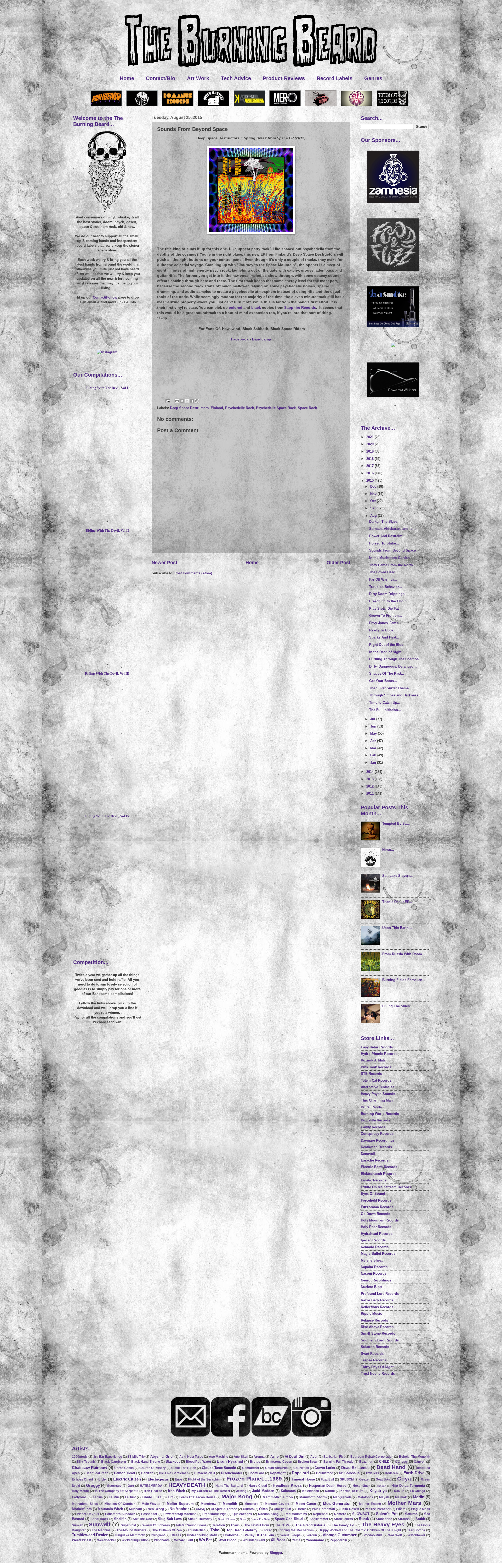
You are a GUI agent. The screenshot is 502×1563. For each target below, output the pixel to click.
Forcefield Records (376, 1200)
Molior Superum (180, 1504)
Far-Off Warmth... (383, 579)
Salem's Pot (387, 1513)
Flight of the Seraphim (204, 1479)
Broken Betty (308, 1461)
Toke (214, 1530)
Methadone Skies (85, 1503)
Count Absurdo (276, 1468)
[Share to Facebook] (192, 401)
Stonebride (384, 1519)
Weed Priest (81, 1540)
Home (127, 78)
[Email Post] (167, 401)
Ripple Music (371, 1314)
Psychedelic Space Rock (276, 408)
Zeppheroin (338, 1540)
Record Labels (334, 78)
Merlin (418, 1497)
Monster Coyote (277, 1503)
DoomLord (256, 1473)
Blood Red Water (198, 1461)
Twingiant (158, 1535)
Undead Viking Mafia (202, 1535)
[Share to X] (187, 401)
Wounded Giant (254, 1540)
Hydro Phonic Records (379, 1054)
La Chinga (417, 1491)
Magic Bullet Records (378, 1254)
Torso (268, 1530)
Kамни (399, 1491)
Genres (373, 78)
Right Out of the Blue (386, 645)
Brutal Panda (371, 1107)
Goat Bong (383, 1479)
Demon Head (124, 1473)
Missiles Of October (120, 1503)
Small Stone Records (378, 1333)
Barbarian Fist (334, 1456)
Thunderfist (196, 1530)
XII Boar (278, 1540)
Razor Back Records (377, 1300)
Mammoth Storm (313, 1497)
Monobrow (208, 1503)
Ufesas (175, 1535)
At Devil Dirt (294, 1457)
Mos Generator (337, 1503)
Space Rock (307, 408)
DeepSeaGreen (96, 1473)
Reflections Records (377, 1307)
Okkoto (248, 1509)
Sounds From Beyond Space (392, 550)
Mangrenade (342, 1497)
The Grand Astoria (310, 1525)
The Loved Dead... (383, 572)
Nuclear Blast (371, 1287)
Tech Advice (236, 78)
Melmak (401, 1497)
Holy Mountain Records (380, 1220)
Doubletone (324, 1473)
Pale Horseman (323, 1509)
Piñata (401, 1509)
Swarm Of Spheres (156, 1525)
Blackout (173, 1461)
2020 (370, 444)
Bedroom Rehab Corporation (371, 1456)
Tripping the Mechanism (296, 1530)
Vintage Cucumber (340, 1535)
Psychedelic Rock (239, 408)
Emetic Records (373, 1180)
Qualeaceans (242, 1514)
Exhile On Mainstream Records (386, 1187)
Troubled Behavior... (385, 587)
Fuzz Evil (327, 1479)
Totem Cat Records (376, 1080)
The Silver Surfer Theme (389, 688)
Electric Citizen (127, 1479)
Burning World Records (380, 1114)
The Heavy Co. (343, 1525)
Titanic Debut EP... (397, 902)
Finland (217, 408)
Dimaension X (204, 1473)
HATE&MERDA (151, 1485)
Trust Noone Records (378, 1373)
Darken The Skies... (385, 522)
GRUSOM (347, 1479)
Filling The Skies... (397, 1006)
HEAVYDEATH (186, 1485)
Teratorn (218, 1525)
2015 (370, 480)
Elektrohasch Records (378, 1174)
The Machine (101, 1530)
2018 (370, 459)
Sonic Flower (226, 1519)
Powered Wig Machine (180, 1514)
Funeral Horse (303, 1479)
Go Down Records (375, 1214)
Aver (314, 1456)
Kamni (330, 1491)
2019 (370, 451)
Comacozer (250, 1468)
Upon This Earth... (397, 928)
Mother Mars (404, 1503)
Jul (373, 719)
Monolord (251, 1503)
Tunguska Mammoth (130, 1535)
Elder (102, 1479)
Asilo (274, 1457)
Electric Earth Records (379, 1167)
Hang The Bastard (229, 1485)
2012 (370, 786)
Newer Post (164, 562)
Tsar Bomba (416, 1530)
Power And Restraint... (387, 536)
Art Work (198, 78)
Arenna (259, 1456)
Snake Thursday (200, 1519)
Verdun (311, 1535)
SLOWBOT (360, 1514)
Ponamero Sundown (120, 1514)
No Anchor (179, 1508)
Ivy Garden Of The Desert (210, 1491)
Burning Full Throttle (338, 1461)
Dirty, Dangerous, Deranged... (393, 666)
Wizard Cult (183, 1540)
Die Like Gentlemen (173, 1473)
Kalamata (288, 1491)
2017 (370, 466)
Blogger (276, 1553)
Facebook (240, 339)
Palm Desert (349, 1509)
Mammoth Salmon (278, 1497)
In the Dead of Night (385, 652)
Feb (373, 755)
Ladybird (79, 1497)
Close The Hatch (183, 1468)
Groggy (93, 1485)
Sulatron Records (375, 1347)
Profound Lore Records (380, 1294)
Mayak (384, 1497)
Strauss (404, 1519)
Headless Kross (287, 1485)
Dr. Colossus (349, 1473)
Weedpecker (106, 1540)
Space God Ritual (289, 1519)
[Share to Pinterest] (196, 401)
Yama (296, 1540)
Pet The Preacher (378, 1509)
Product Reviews (284, 78)
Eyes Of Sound (373, 1194)
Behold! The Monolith (414, 1456)
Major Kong (236, 1496)
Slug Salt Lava (170, 1519)
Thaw (234, 1525)
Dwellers (372, 1473)
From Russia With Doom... (403, 954)
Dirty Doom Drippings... (388, 594)
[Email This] (177, 401)
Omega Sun (282, 1509)
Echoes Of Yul (82, 1479)
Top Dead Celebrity (242, 1530)
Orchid (301, 1509)
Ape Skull (241, 1456)
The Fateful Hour (256, 1525)
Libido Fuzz (151, 1497)
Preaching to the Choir (387, 601)
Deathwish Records (376, 1147)
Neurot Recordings (376, 1280)
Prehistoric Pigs (214, 1514)
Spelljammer (319, 1519)
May (374, 733)
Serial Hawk (99, 1519)
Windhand (161, 1540)
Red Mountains (295, 1514)
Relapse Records (374, 1320)
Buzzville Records (375, 1120)
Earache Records (374, 1160)
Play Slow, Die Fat (384, 608)
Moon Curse (306, 1504)
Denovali (368, 1154)
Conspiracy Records (377, 1134)
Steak (364, 1518)
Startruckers (343, 1519)
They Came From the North (391, 565)
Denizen (147, 1473)
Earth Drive (413, 1473)
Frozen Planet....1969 (254, 1479)
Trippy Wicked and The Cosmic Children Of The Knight (360, 1530)
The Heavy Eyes (383, 1524)
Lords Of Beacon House (197, 1497)
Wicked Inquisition (135, 1540)
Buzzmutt (366, 1461)
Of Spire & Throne (224, 1509)
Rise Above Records (377, 1327)
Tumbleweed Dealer (90, 1535)
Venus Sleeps (290, 1535)
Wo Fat (205, 1540)
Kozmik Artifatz (373, 1060)
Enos (178, 1479)
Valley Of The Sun (259, 1535)
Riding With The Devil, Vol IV (107, 816)
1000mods (80, 1456)
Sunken (77, 1525)
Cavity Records (373, 1127)
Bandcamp (261, 339)
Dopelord (300, 1473)
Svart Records (372, 1354)
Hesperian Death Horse (327, 1486)
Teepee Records (373, 1360)
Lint (170, 1497)
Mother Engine (370, 1503)
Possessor (149, 1514)
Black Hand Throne (145, 1461)
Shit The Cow (142, 1519)
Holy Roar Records (376, 1227)
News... (388, 850)
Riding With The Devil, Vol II (107, 530)
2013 (370, 779)
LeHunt (130, 1497)
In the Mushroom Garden (389, 558)
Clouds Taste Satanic (219, 1468)
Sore (243, 1519)
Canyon (419, 1461)
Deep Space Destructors (189, 408)
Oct (373, 501)
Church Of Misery (152, 1468)
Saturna (411, 1514)
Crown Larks (325, 1468)
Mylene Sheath (373, 1260)
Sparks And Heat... (384, 637)
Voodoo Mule (373, 1535)
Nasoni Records (373, 1273)
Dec (373, 486)
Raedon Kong (268, 1514)
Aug (374, 516)
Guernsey (114, 1485)
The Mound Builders (132, 1530)
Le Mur (114, 1497)
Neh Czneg (156, 1509)
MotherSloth (82, 1509)
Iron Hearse (153, 1491)
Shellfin (120, 1519)
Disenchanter (231, 1473)
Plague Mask (420, 1509)
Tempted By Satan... (398, 823)
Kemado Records (375, 1247)
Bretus (255, 1461)
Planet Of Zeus (88, 1514)
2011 (370, 793)
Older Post (338, 562)
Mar (373, 748)
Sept (374, 508)
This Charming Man (377, 1100)
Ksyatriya (378, 1490)
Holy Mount (80, 1491)
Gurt (131, 1485)
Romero (340, 1514)
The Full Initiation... (385, 710)
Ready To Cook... (383, 630)
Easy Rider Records (377, 1047)
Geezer (364, 1479)
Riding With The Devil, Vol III (107, 673)
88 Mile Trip (136, 1456)
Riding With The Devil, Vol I (107, 388)
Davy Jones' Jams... (385, 623)
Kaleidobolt (310, 1491)
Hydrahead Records (376, 1234)
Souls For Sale (260, 1519)
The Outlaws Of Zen (167, 1530)
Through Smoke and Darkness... (395, 695)
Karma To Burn (351, 1491)
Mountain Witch (110, 1509)
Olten (263, 1509)
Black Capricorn (113, 1461)
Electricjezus (158, 1479)
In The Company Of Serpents (117, 1491)
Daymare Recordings (378, 1140)
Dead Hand (391, 1467)
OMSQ (200, 1509)
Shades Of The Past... (386, 673)
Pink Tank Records (376, 1067)
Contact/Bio (160, 78)
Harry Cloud (258, 1485)
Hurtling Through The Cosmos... (395, 659)
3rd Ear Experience (107, 1456)
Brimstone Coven (279, 1461)
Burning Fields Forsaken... (403, 980)
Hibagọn (381, 1485)
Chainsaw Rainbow (89, 1467)
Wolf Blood (228, 1540)
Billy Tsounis (86, 1461)
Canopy (401, 1461)
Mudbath (135, 1509)
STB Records (371, 1074)
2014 (370, 772)
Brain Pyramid (230, 1461)
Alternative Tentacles (377, 1087)
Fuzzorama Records (377, 1207)
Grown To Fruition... (385, 616)
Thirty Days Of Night (377, 1367)
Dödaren (391, 1473)
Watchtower (416, 1535)
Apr (373, 741)
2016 (370, 473)
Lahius (98, 1497)
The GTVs (282, 1525)
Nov (374, 494)
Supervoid (128, 1525)
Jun (373, 726)
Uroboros (230, 1535)
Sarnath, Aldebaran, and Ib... (392, 529)
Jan (373, 762)
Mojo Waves (151, 1503)
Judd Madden (263, 1491)
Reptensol (320, 1514)
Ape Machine (218, 1456)
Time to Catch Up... (384, 703)
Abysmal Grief (161, 1457)
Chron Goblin (124, 1468)
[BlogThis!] (182, 401)
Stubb (420, 1519)
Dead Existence (355, 1467)
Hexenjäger (361, 1485)
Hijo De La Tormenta (408, 1486)
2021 (370, 437)
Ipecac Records (373, 1240)
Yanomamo (315, 1540)
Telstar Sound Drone (191, 1525)
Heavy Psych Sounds (378, 1094)
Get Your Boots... (383, 681)
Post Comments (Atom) (193, 573)
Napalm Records (374, 1267)
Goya (404, 1479)
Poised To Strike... (384, 543)
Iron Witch (176, 1491)
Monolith (230, 1504)
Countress (301, 1468)
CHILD (384, 1461)
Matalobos (365, 1497)
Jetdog (241, 1491)
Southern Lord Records (380, 1340)
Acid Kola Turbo (191, 1456)
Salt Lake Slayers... (397, 876)
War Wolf (395, 1535)
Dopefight (278, 1473)
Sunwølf (99, 1524)
